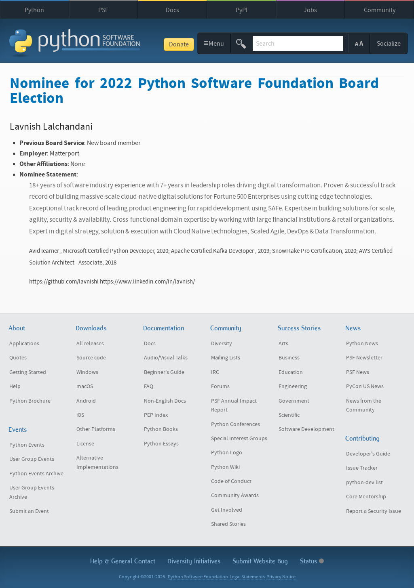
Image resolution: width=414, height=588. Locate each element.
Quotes (18, 358)
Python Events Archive (36, 473)
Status (309, 561)
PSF (103, 10)
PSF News (357, 372)
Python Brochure (30, 401)
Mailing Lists (225, 358)
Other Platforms (95, 429)
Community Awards (235, 495)
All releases (90, 343)
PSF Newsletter (364, 358)
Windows (87, 372)
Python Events (26, 445)
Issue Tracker (362, 468)
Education (291, 372)
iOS (80, 415)
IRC (215, 372)
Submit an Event (29, 511)
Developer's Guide (368, 454)
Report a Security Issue (373, 511)
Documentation (163, 328)
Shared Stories (228, 524)
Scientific (289, 415)
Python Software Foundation (198, 577)
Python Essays (161, 444)
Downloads (91, 328)
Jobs (310, 10)
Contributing (362, 438)
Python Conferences (235, 424)
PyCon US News (365, 386)
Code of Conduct (231, 481)
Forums (220, 386)
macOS (84, 386)
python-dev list (364, 482)
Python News (362, 343)
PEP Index (156, 415)
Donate (179, 44)
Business (289, 358)
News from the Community (363, 406)
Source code (91, 358)
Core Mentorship (366, 497)
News (353, 328)
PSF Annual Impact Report (234, 406)
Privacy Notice (281, 577)
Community (379, 10)
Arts (283, 343)
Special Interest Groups (239, 438)
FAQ (148, 386)
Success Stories (299, 328)
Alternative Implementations (97, 462)
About (16, 328)
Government (294, 401)
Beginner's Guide (164, 372)
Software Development (306, 429)
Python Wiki (225, 467)
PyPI (241, 10)
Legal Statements (247, 577)
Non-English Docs (165, 401)
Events (17, 429)
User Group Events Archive (31, 492)
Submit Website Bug (260, 561)
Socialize (389, 43)
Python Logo (226, 452)
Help (15, 386)
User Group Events (31, 459)
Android (86, 401)
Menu (214, 43)
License (85, 444)
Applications (24, 343)
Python (34, 10)
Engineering (293, 386)
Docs (172, 10)
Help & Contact (122, 561)
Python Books (161, 429)
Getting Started (27, 372)
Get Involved (226, 510)
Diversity (221, 343)
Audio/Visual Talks (166, 358)
